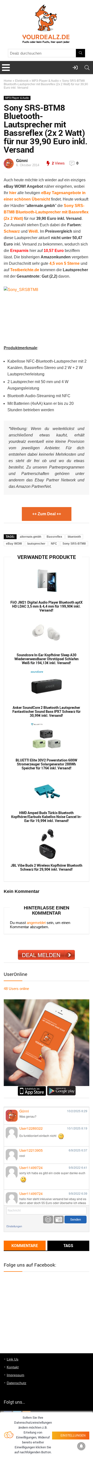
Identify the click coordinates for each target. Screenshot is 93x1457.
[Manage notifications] (81, 1446)
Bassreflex (54, 536)
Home (8, 80)
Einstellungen (14, 1226)
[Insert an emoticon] (48, 1219)
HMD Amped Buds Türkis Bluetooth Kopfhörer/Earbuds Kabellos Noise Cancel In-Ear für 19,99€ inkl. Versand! (46, 817)
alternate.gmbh (30, 536)
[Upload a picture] (59, 1219)
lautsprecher (36, 543)
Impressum (15, 1375)
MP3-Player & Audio (45, 80)
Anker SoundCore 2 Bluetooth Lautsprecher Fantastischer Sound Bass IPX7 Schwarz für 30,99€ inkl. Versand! (46, 712)
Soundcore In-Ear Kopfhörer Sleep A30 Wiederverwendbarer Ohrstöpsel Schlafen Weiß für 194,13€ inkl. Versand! (46, 659)
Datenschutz (16, 1383)
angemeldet (36, 923)
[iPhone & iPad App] (32, 1088)
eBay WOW (14, 543)
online (16, 988)
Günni (22, 161)
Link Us (12, 1359)
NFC (54, 543)
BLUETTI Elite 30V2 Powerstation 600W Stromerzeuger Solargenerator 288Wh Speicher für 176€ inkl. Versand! (46, 764)
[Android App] (61, 1088)
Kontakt (13, 1367)
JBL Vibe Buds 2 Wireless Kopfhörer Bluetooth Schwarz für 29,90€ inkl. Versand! (46, 867)
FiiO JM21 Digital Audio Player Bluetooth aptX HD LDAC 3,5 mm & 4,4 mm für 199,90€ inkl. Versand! (46, 606)
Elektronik (22, 80)
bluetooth (74, 536)
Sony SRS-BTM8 (74, 543)
